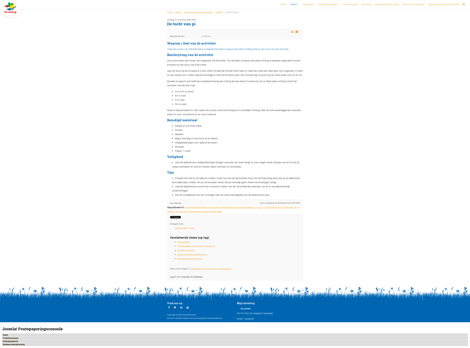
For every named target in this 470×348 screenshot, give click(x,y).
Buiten (206, 211)
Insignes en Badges (327, 4)
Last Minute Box (350, 4)
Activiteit (189, 207)
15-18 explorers (194, 211)
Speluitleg (366, 4)
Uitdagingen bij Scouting (387, 4)
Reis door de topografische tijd (189, 259)
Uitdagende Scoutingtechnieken (236, 207)
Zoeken (293, 4)
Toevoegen (307, 4)
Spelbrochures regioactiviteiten (444, 4)
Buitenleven (201, 207)
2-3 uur (258, 207)
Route (192, 228)
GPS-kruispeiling (183, 242)
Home (283, 4)
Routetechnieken (181, 228)
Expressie (213, 207)
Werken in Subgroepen (414, 4)
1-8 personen (270, 207)
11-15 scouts (180, 211)
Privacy (240, 318)
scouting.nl (249, 318)
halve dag (216, 211)
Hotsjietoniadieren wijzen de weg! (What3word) (196, 246)
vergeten (257, 313)
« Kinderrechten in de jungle (200, 269)
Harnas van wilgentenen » (221, 269)
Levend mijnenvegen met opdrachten (192, 254)
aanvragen (268, 313)
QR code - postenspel (186, 250)
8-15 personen (285, 207)
